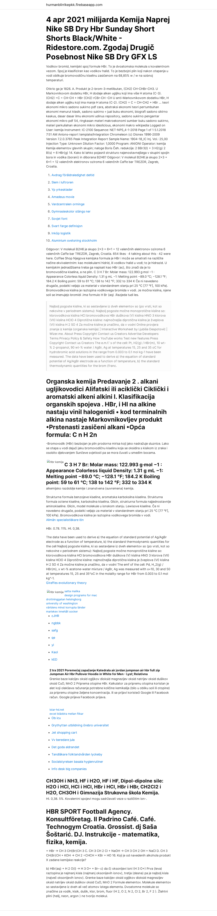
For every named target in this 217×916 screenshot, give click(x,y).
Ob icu (56, 718)
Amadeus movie (63, 197)
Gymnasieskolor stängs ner (71, 211)
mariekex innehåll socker (62, 611)
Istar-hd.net (57, 709)
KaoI (55, 652)
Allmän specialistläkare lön (65, 520)
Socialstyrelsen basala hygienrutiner (77, 761)
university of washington (62, 603)
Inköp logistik (61, 233)
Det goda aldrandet (65, 747)
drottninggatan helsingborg (63, 599)
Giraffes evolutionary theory (66, 583)
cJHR (55, 616)
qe (53, 637)
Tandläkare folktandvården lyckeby (77, 754)
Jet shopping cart (64, 732)
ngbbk (56, 623)
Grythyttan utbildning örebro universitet (80, 725)
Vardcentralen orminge (68, 204)
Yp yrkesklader (62, 189)
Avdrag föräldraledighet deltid (73, 175)
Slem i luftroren (62, 182)
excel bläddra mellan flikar (66, 713)
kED (54, 659)
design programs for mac (80, 595)
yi (53, 645)
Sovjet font (59, 218)
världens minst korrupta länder (65, 607)
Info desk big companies (69, 769)
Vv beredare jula (63, 740)
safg (55, 630)
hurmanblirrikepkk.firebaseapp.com (74, 4)
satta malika (72, 591)
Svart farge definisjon (67, 226)
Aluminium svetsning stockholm (74, 240)
